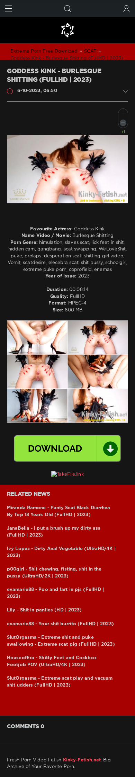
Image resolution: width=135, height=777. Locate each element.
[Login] (126, 8)
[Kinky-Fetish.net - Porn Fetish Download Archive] (67, 30)
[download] (67, 448)
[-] (123, 122)
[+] (123, 113)
